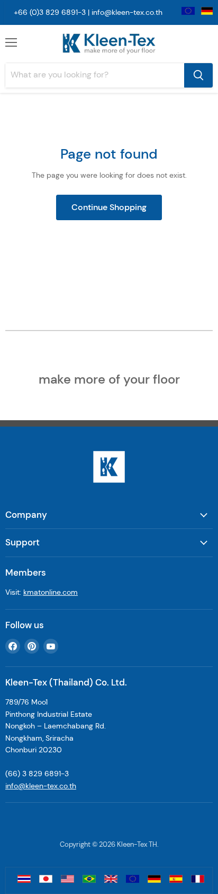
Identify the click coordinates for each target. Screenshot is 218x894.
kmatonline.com (50, 592)
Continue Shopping (109, 207)
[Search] (198, 75)
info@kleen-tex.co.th (127, 12)
